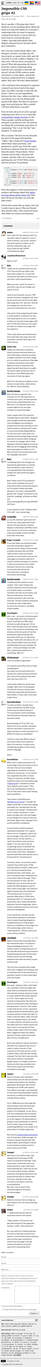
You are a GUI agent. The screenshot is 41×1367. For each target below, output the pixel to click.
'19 (23, 1338)
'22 (34, 1336)
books (31, 1351)
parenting (10, 1344)
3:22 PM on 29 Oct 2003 (30, 391)
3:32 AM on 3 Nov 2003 (30, 982)
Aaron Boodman (14, 702)
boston (17, 1336)
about (7, 1324)
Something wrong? (13, 1361)
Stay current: (6, 1330)
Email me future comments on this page (20, 1309)
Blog (14, 3)
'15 (21, 1342)
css (10, 1353)
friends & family (32, 1340)
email (12, 1324)
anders (10, 232)
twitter (29, 1344)
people (6, 1351)
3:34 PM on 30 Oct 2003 (30, 613)
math (9, 1338)
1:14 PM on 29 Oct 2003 (30, 258)
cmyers (10, 1074)
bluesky (24, 1324)
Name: (3, 1257)
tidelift (14, 1326)
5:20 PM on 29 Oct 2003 (30, 459)
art (14, 1346)
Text (18, 3)
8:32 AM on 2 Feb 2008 (30, 1074)
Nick (9, 265)
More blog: (5, 1333)
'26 (25, 1333)
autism (21, 1346)
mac (33, 1353)
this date (9, 1355)
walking (34, 1344)
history (17, 1342)
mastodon (17, 1324)
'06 (14, 1348)
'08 (17, 1346)
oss (37, 1348)
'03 (2, 1351)
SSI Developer (13, 657)
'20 (13, 1338)
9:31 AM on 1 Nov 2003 (30, 938)
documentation (18, 1340)
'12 (16, 1344)
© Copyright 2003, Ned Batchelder (12, 1364)
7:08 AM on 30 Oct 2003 (30, 579)
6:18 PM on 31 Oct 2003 (30, 759)
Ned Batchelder (13, 391)
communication (6, 1348)
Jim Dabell (11, 938)
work (25, 1342)
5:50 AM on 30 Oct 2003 (30, 540)
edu (5, 1338)
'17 (25, 1340)
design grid (12, 783)
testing (3, 1336)
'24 (13, 1336)
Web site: (5, 1269)
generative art (6, 1342)
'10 (2, 1346)
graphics (26, 1353)
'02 (23, 1351)
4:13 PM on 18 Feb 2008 (30, 1152)
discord (30, 1324)
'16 (13, 1342)
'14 (31, 1342)
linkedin (29, 1326)
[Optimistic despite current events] (37, 2)
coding (29, 1346)
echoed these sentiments (27, 1135)
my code (29, 1333)
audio (30, 1336)
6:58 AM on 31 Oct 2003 (30, 657)
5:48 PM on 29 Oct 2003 (30, 517)
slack (3, 1326)
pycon (25, 1336)
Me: (3, 1324)
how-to (24, 1348)
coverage (19, 1333)
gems (34, 1342)
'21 (2, 1338)
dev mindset (5, 1340)
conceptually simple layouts (14, 117)
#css (38, 218)
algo (10, 1346)
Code (22, 3)
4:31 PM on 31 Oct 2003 (30, 702)
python (12, 1333)
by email (22, 1330)
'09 (7, 1346)
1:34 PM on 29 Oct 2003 (30, 265)
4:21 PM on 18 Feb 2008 (30, 1197)
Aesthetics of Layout (16, 802)
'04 (34, 1348)
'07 (25, 1346)
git (5, 1344)
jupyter (29, 1348)
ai (4, 1346)
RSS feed (15, 1330)
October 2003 (18, 16)
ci (28, 1342)
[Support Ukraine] (26, 2)
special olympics (15, 1351)
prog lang (18, 1338)
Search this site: (7, 1320)
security (20, 1344)
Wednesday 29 (7, 16)
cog (37, 1336)
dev (17, 1348)
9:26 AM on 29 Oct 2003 (30, 232)
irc (35, 1324)
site (19, 1326)
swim (27, 1351)
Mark (9, 459)
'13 (2, 1344)
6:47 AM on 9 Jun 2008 (31, 1210)
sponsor (9, 1326)
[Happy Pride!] (31, 2)
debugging (18, 1353)
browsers (4, 1353)
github (23, 1326)
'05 (20, 1348)
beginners (28, 1338)
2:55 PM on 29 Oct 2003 (30, 347)
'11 (25, 1344)
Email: (3, 1263)
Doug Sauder (30, 141)
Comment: (5, 1287)
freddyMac (11, 517)
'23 (21, 1336)
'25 (34, 1333)
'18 (11, 1340)
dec (13, 1353)
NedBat (9, 3)
